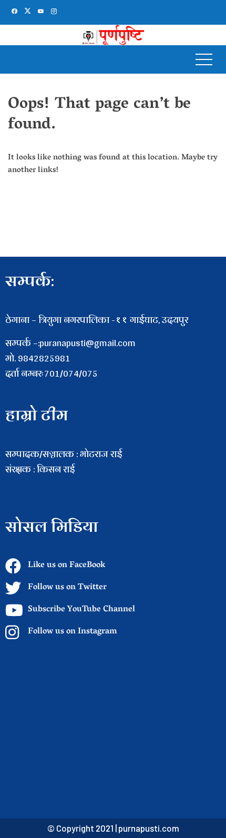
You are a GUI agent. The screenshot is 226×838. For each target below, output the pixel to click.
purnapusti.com (148, 828)
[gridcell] (113, 484)
